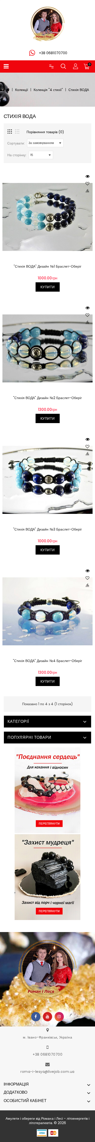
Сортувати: (16, 143)
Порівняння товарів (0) (45, 132)
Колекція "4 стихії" (48, 89)
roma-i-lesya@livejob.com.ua (47, 1071)
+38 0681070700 (47, 1054)
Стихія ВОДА (78, 89)
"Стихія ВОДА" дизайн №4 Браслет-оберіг (47, 660)
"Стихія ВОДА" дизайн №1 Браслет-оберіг (47, 266)
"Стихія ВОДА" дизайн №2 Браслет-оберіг (47, 397)
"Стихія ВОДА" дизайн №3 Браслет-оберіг (47, 529)
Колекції (21, 89)
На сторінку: (16, 155)
